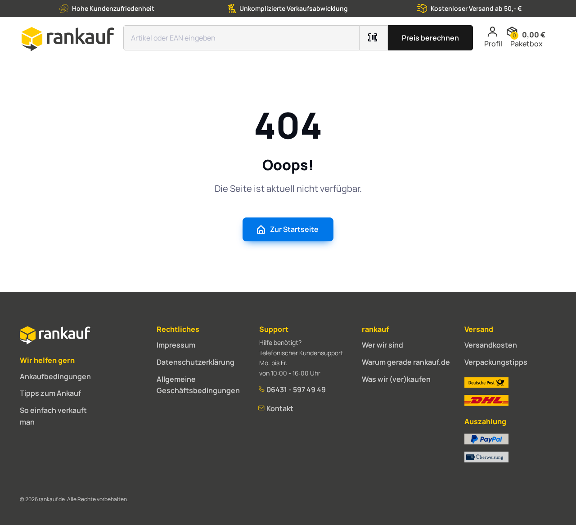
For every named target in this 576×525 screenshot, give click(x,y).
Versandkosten (490, 345)
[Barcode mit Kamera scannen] (374, 37)
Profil (493, 44)
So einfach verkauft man (53, 416)
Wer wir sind (382, 345)
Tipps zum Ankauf (50, 393)
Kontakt (279, 408)
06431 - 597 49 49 (295, 389)
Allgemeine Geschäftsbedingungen (198, 385)
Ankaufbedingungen (55, 376)
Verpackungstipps (495, 362)
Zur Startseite (294, 229)
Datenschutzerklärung (195, 362)
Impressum (176, 345)
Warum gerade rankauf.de (406, 362)
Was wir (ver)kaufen (396, 379)
